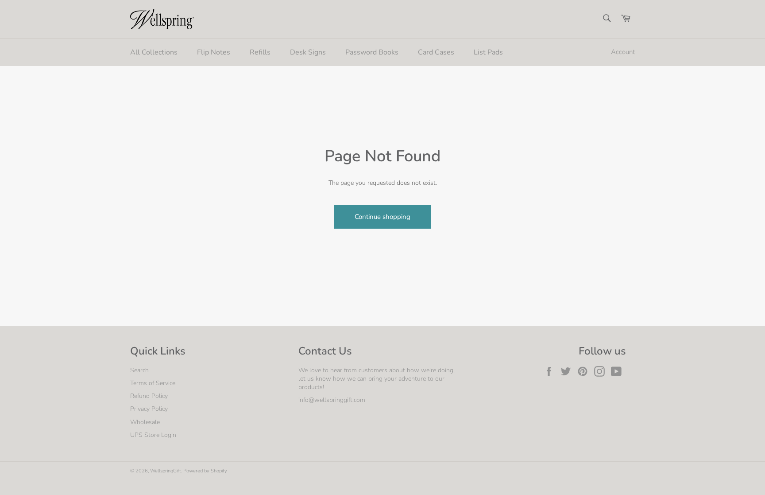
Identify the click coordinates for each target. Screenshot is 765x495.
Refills (260, 52)
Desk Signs (308, 52)
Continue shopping (382, 216)
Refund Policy (149, 396)
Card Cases (436, 52)
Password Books (371, 52)
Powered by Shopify (205, 471)
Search (139, 370)
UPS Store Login (153, 435)
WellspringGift (165, 471)
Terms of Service (152, 383)
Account (623, 51)
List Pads (488, 52)
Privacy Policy (149, 409)
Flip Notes (213, 52)
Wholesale (145, 422)
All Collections (154, 52)
